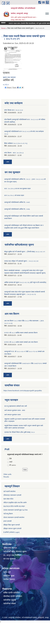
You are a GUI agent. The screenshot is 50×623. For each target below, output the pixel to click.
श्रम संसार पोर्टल (8, 499)
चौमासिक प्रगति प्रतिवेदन (12, 596)
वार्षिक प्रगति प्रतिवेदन (11, 593)
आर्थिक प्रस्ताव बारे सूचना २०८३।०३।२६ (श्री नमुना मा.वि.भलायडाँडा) (25, 282)
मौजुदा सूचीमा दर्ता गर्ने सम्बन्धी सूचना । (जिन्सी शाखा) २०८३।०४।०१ (24, 252)
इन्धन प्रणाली (7, 521)
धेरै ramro (12, 465)
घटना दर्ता (7, 572)
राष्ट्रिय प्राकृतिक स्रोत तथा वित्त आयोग (15, 502)
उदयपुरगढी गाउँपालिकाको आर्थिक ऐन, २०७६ (17, 209)
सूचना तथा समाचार (9, 77)
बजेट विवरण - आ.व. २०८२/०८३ (13, 153)
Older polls (7, 474)
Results (6, 477)
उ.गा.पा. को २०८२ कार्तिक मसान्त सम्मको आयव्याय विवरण (21, 333)
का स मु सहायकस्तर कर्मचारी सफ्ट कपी (15, 406)
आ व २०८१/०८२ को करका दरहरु (14, 195)
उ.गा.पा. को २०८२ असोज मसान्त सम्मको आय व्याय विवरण (21, 342)
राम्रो (10, 462)
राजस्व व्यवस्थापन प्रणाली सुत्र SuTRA (15, 510)
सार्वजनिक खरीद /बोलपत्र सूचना (15, 551)
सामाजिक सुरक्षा (8, 576)
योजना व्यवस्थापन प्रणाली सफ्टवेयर (13, 517)
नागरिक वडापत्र (9, 579)
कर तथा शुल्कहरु (9, 559)
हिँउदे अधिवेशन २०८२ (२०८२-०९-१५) (15, 143)
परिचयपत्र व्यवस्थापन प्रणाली (12, 495)
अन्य (7, 162)
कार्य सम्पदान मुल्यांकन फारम (12, 415)
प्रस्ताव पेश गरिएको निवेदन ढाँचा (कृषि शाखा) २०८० (19, 432)
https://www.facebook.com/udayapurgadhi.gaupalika (22, 390)
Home (3, 28)
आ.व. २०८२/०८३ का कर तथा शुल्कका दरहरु (17, 188)
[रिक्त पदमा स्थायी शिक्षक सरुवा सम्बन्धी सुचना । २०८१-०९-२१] (12, 58)
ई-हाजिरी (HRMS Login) (11, 532)
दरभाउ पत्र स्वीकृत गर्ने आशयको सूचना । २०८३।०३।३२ (21, 261)
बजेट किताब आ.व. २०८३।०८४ (13, 110)
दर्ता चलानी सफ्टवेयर (9, 491)
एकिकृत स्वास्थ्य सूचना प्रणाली (12, 528)
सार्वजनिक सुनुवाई (9, 600)
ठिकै (10, 459)
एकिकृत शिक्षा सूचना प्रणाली (11, 525)
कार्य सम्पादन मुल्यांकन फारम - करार (14, 410)
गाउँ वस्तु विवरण (8, 514)
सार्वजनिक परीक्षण (9, 603)
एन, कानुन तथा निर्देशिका (12, 555)
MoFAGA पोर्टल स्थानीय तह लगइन (14, 506)
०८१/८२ (6, 85)
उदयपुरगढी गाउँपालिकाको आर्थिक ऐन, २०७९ (17, 202)
